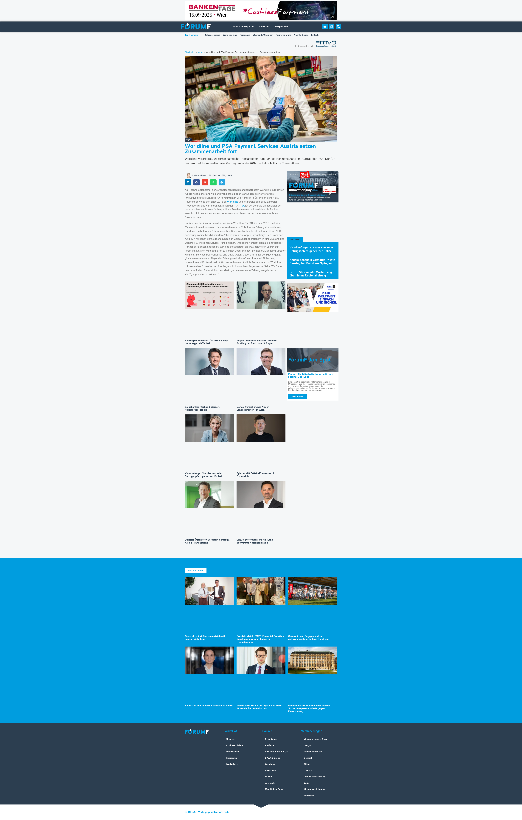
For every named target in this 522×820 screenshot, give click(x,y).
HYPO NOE (270, 770)
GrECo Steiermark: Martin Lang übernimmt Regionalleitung (255, 541)
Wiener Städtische (313, 751)
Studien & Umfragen (263, 35)
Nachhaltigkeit (301, 35)
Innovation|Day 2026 (243, 26)
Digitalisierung (230, 35)
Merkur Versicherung (314, 789)
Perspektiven (281, 26)
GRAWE (308, 770)
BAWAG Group (272, 758)
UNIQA (307, 745)
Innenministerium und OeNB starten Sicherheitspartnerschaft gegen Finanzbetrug (309, 708)
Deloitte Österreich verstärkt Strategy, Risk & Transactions (207, 541)
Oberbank (270, 764)
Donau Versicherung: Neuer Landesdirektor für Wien (253, 408)
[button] (338, 26)
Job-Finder (264, 26)
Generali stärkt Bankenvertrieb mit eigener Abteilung (205, 638)
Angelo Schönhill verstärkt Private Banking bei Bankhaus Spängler (256, 342)
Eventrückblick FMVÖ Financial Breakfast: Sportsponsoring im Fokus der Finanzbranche (261, 639)
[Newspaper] (325, 26)
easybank (270, 783)
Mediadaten (232, 764)
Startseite (190, 52)
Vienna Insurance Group (316, 739)
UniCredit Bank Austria (276, 751)
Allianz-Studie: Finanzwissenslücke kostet (209, 705)
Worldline (233, 201)
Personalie (245, 35)
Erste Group (271, 739)
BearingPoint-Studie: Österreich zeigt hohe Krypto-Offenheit (206, 342)
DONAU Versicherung (314, 776)
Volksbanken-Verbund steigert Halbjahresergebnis (202, 408)
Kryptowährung (283, 35)
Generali (308, 758)
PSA (242, 205)
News (200, 52)
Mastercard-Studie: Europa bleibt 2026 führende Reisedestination (259, 707)
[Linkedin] (331, 26)
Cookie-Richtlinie (234, 745)
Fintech (315, 35)
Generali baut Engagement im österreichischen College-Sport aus (308, 638)
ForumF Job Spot (309, 360)
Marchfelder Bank (274, 789)
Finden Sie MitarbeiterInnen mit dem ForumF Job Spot (310, 376)
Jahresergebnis (212, 35)
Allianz (307, 764)
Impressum (231, 758)
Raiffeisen (270, 745)
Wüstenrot (309, 795)
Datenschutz (232, 751)
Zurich (307, 783)
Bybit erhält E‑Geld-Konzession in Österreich (256, 475)
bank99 (268, 776)
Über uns (230, 739)
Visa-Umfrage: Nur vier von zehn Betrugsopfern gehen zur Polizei (203, 475)
